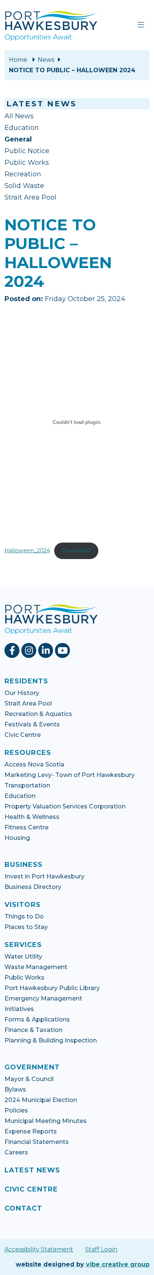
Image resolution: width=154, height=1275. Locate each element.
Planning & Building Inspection (50, 1040)
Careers (16, 1152)
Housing (17, 837)
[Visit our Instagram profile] (29, 650)
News (46, 59)
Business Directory (32, 886)
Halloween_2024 (27, 550)
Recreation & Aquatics (38, 713)
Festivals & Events (32, 724)
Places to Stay (26, 927)
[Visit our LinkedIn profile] (46, 650)
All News (19, 116)
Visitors (22, 905)
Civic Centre (22, 734)
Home (18, 59)
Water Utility (23, 956)
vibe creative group (118, 1264)
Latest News (32, 1170)
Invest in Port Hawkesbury (44, 876)
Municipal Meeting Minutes (45, 1120)
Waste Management (35, 967)
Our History (21, 692)
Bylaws (15, 1089)
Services (23, 945)
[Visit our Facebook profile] (12, 650)
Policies (16, 1110)
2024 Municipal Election (40, 1100)
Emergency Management (43, 998)
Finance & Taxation (33, 1029)
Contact (23, 1208)
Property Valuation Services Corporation (65, 806)
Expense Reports (30, 1131)
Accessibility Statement (38, 1249)
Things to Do (24, 916)
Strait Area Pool (30, 197)
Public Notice (26, 151)
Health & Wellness (31, 816)
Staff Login (101, 1249)
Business (23, 864)
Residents (26, 681)
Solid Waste (24, 186)
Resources (27, 753)
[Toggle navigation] (141, 25)
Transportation (27, 785)
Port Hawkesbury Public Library (52, 988)
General (18, 139)
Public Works (26, 162)
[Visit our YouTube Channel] (63, 650)
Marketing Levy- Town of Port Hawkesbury (69, 774)
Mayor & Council (29, 1079)
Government (32, 1067)
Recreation (22, 174)
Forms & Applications (37, 1019)
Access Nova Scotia (34, 764)
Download (76, 550)
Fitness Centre (26, 827)
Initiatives (19, 1009)
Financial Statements (36, 1141)
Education (21, 128)
